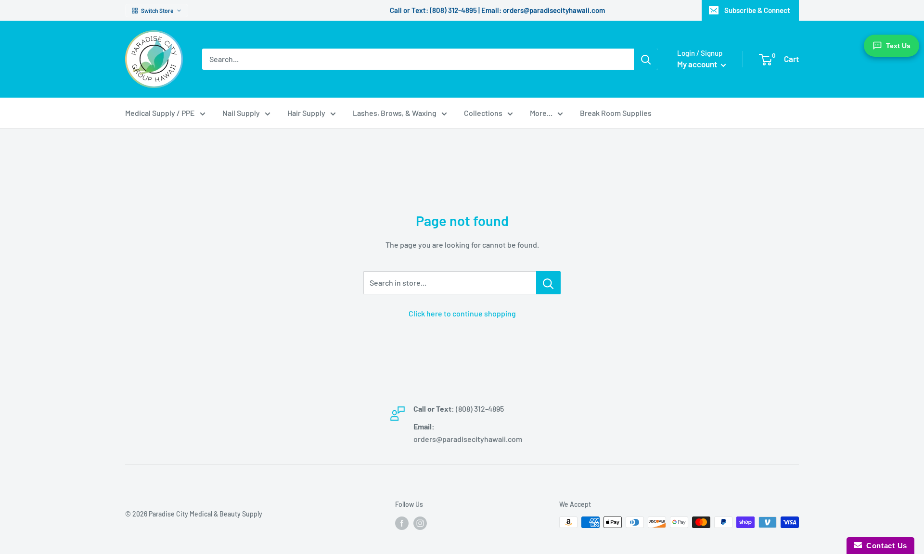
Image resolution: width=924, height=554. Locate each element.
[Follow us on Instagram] (420, 523)
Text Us (898, 46)
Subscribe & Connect (757, 10)
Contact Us (884, 545)
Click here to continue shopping (462, 313)
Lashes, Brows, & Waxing (394, 112)
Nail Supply (241, 112)
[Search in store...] (548, 282)
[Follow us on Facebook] (402, 523)
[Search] (646, 59)
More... (541, 112)
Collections (483, 112)
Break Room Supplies (616, 112)
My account (698, 64)
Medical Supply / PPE (160, 112)
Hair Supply (306, 112)
